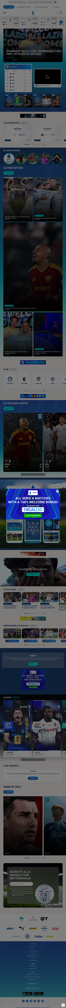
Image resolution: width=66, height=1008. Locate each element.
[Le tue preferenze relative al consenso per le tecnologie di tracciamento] (63, 1005)
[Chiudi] (57, 491)
